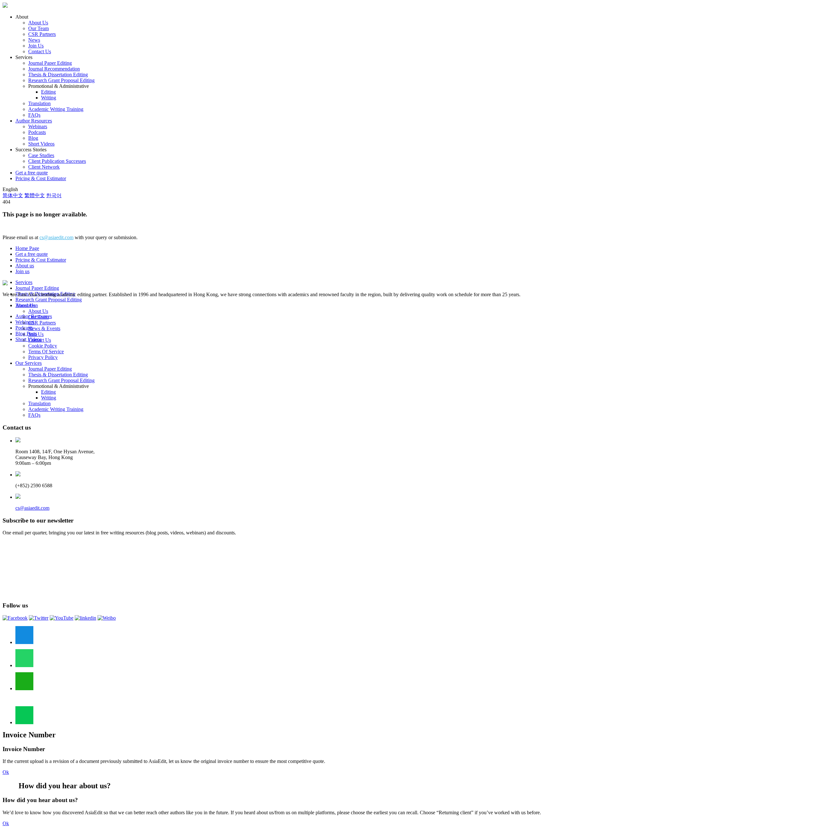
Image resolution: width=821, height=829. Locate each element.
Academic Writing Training (55, 109)
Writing (48, 97)
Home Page (27, 248)
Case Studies (41, 155)
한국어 (54, 195)
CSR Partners (42, 34)
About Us (38, 22)
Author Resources (33, 120)
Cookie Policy (42, 345)
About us (24, 265)
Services (23, 282)
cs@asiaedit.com (56, 237)
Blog (33, 138)
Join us (22, 271)
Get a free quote (31, 172)
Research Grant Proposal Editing (61, 80)
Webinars (37, 126)
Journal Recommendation (54, 68)
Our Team (38, 28)
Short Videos (41, 144)
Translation (39, 103)
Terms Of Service (46, 351)
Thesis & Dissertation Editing (58, 74)
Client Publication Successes (57, 161)
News (34, 40)
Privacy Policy (43, 357)
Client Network (44, 167)
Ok (6, 772)
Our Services (28, 363)
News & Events (44, 328)
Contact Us (39, 51)
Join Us (36, 45)
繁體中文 (34, 195)
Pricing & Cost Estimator (40, 178)
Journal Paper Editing (50, 63)
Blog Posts (26, 333)
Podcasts (37, 132)
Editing (48, 92)
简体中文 (13, 195)
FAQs (34, 115)
